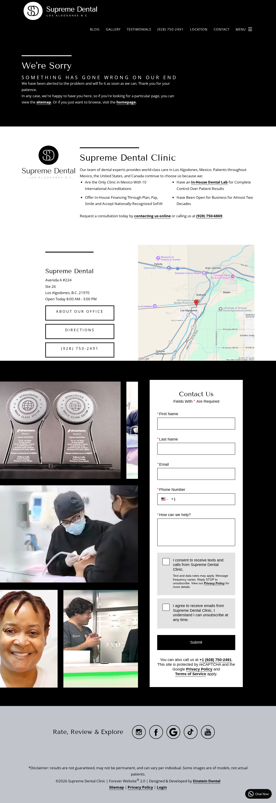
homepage (126, 102)
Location (198, 29)
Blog (95, 29)
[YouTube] (208, 732)
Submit (196, 642)
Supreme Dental (69, 271)
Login (162, 787)
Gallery (113, 29)
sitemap (43, 102)
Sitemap (116, 787)
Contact (221, 29)
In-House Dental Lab (209, 182)
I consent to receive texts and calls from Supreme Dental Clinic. (201, 573)
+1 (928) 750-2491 (215, 660)
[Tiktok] (191, 732)
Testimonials (139, 29)
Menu (241, 29)
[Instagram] (139, 732)
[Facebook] (156, 732)
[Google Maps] (173, 732)
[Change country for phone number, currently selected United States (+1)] (163, 499)
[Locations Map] (196, 302)
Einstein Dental (206, 780)
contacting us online (152, 215)
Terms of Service (190, 674)
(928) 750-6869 (209, 215)
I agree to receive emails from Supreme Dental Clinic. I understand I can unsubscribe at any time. (200, 613)
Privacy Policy (214, 583)
